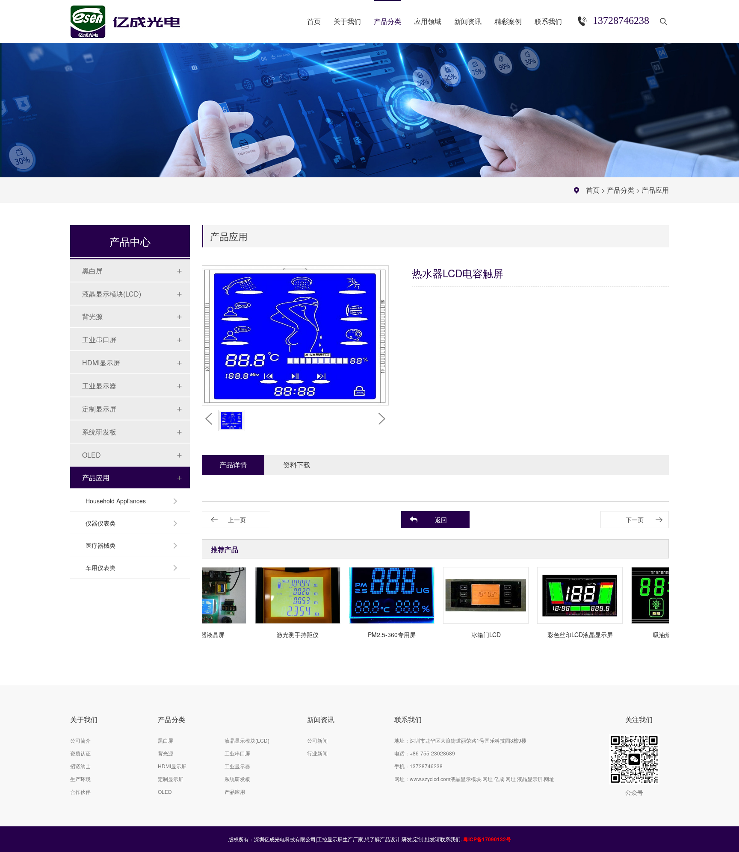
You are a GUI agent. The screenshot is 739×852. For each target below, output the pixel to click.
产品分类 (620, 190)
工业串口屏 (99, 339)
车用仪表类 (100, 567)
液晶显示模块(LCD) (111, 294)
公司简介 (80, 740)
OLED (91, 455)
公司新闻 (317, 740)
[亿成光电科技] (134, 18)
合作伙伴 (80, 791)
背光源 (92, 316)
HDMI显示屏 (101, 362)
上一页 (237, 519)
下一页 (635, 519)
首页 (593, 190)
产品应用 (655, 190)
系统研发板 (99, 432)
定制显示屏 (99, 409)
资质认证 (80, 753)
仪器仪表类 (100, 523)
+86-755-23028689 (432, 753)
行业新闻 (317, 753)
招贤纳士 (80, 766)
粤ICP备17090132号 (487, 839)
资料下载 (296, 465)
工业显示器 (99, 386)
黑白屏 (92, 271)
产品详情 (233, 465)
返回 (441, 519)
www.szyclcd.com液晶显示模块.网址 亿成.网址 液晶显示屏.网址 (482, 778)
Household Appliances (116, 501)
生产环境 (80, 778)
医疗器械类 (100, 545)
